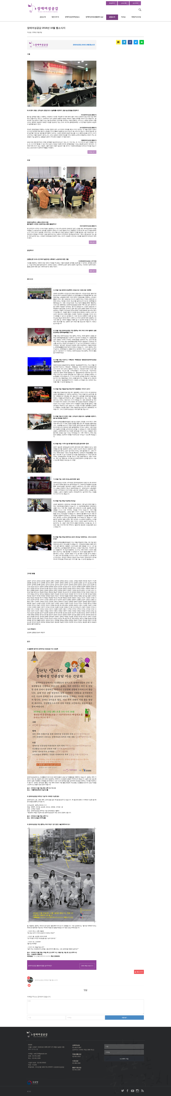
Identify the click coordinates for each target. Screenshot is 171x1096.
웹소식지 (140, 972)
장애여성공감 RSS (142, 1090)
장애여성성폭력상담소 (72, 17)
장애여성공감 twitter (122, 1090)
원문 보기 (93, 271)
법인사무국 (55, 17)
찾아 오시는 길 (33, 1049)
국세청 (37, 1082)
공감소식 (112, 17)
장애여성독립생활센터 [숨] (94, 17)
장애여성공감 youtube (132, 1090)
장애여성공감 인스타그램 (137, 1090)
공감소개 (43, 17)
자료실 (123, 17)
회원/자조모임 (136, 17)
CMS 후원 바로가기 (87, 966)
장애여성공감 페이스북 (127, 1090)
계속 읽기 (93, 242)
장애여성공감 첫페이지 (43, 8)
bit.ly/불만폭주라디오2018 (42, 956)
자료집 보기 (92, 152)
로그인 (29, 1091)
